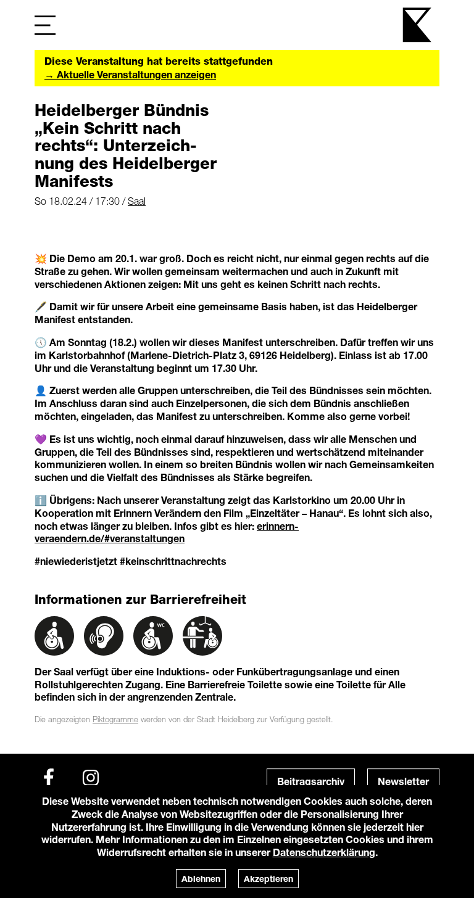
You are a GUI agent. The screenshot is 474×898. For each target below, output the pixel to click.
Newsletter (403, 781)
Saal (137, 201)
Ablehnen (200, 878)
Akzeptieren (268, 878)
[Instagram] (90, 777)
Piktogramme (115, 719)
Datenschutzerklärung (324, 852)
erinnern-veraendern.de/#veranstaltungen (167, 532)
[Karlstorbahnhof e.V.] (417, 25)
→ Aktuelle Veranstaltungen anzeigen (130, 74)
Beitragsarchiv (310, 781)
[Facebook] (49, 777)
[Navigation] (45, 25)
